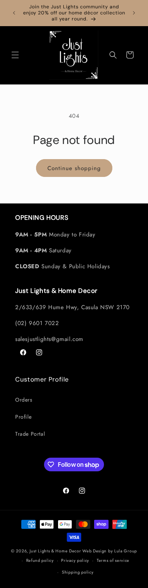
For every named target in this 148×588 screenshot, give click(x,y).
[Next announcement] (134, 13)
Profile (23, 417)
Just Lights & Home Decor (55, 551)
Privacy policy (75, 560)
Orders (24, 399)
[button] (15, 55)
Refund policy (40, 560)
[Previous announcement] (14, 13)
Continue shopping (74, 168)
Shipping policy (78, 572)
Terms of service (113, 560)
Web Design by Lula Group (109, 551)
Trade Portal (30, 434)
